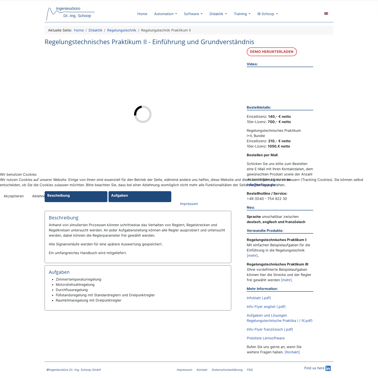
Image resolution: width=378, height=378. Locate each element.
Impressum (189, 203)
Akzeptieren (14, 196)
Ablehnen (39, 196)
